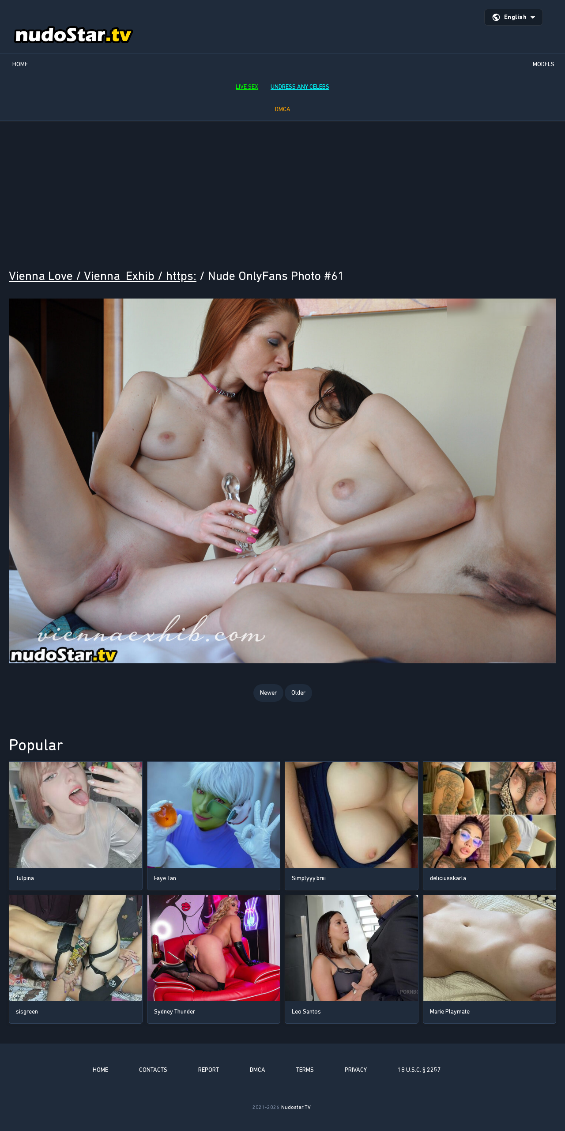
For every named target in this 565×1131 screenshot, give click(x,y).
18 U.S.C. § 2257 (419, 1070)
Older (298, 692)
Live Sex (247, 87)
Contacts (153, 1070)
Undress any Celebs (300, 87)
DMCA (282, 109)
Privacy (356, 1070)
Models (543, 64)
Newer (268, 692)
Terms (305, 1070)
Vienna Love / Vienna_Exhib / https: (102, 276)
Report (208, 1070)
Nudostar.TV (296, 1107)
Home (20, 64)
